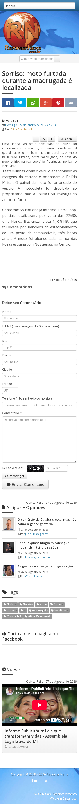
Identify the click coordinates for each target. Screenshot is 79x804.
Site (4, 340)
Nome (8, 312)
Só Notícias (69, 280)
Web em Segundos (63, 798)
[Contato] (35, 780)
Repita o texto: (14, 468)
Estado (7, 384)
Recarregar (16, 476)
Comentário (12, 413)
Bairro (6, 355)
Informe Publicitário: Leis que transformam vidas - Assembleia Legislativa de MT (36, 736)
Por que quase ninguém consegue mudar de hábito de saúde (43, 545)
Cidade (7, 369)
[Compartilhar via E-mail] (71, 102)
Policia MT (11, 120)
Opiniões (25, 507)
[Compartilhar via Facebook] (8, 102)
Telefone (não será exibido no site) (27, 398)
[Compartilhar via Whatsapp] (33, 102)
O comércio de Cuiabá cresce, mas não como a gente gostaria (47, 521)
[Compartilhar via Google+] (46, 102)
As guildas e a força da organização (45, 566)
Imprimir (68, 139)
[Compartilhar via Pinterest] (58, 102)
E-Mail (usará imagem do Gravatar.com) (30, 326)
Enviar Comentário (27, 484)
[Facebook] (32, 780)
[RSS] (46, 780)
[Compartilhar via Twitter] (20, 102)
